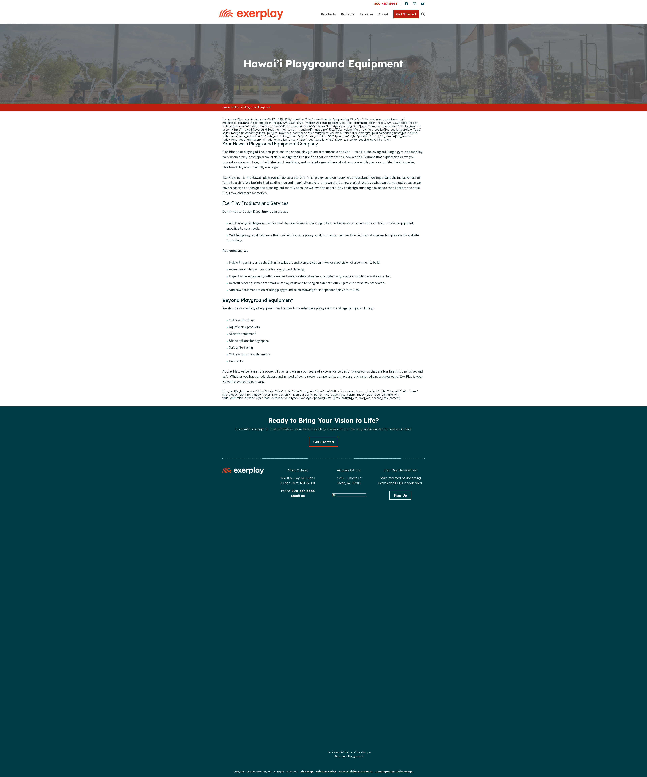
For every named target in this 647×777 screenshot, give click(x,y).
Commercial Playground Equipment (251, 14)
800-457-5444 (385, 4)
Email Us (298, 496)
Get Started (323, 442)
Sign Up (400, 495)
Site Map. (307, 771)
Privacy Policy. (326, 771)
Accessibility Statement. (356, 771)
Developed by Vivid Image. (394, 771)
